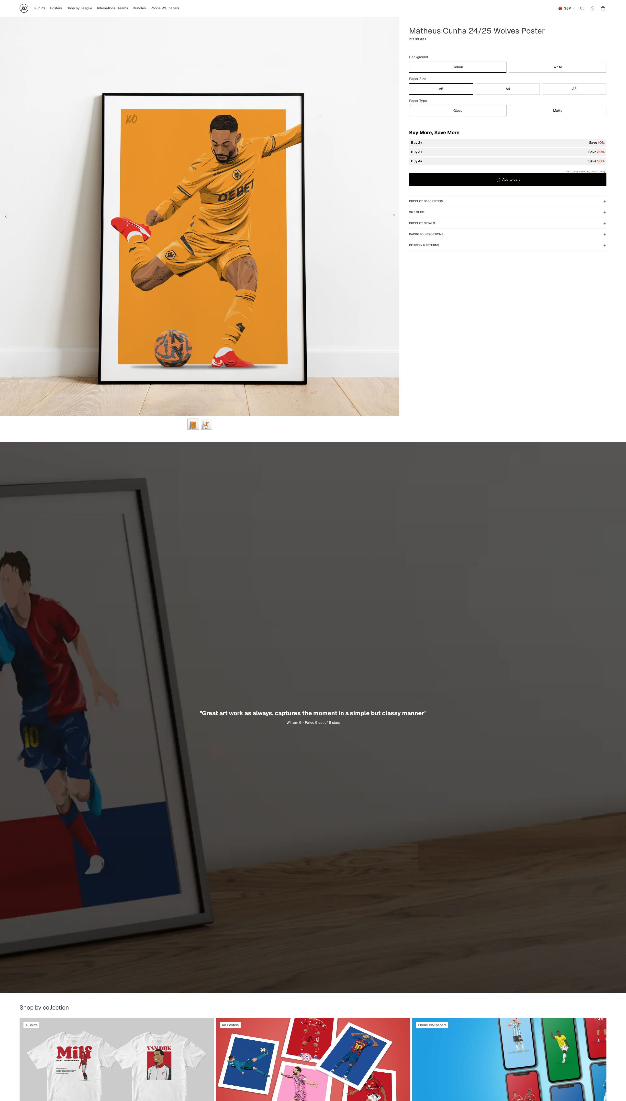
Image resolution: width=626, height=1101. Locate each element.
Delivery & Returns (424, 245)
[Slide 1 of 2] (193, 424)
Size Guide (417, 212)
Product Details (422, 223)
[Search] (582, 8)
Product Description (426, 201)
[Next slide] (394, 216)
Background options (426, 234)
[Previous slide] (5, 216)
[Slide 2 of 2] (206, 424)
